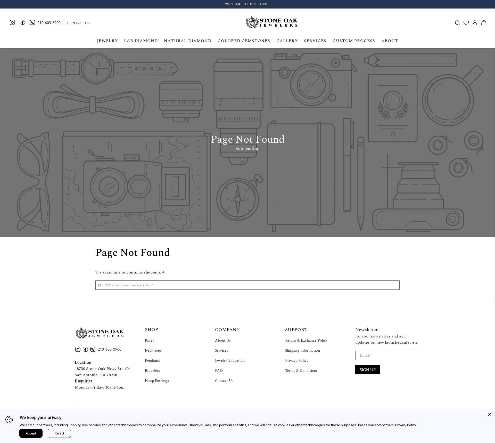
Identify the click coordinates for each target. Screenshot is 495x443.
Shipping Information (302, 350)
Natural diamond (187, 41)
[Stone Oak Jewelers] (271, 23)
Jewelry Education (230, 360)
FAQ (219, 370)
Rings (149, 340)
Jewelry (107, 41)
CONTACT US (78, 22)
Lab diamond (141, 41)
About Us (223, 340)
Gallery (287, 41)
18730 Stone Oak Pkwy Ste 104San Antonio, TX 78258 (103, 372)
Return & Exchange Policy (306, 340)
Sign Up (368, 370)
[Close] (489, 414)
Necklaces (153, 350)
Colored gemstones (244, 41)
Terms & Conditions (301, 370)
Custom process (354, 41)
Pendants (152, 360)
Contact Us (224, 380)
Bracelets (152, 370)
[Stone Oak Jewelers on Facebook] (24, 24)
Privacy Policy (296, 360)
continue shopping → (146, 272)
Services (315, 41)
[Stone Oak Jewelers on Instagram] (14, 24)
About (389, 41)
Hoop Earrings (157, 380)
